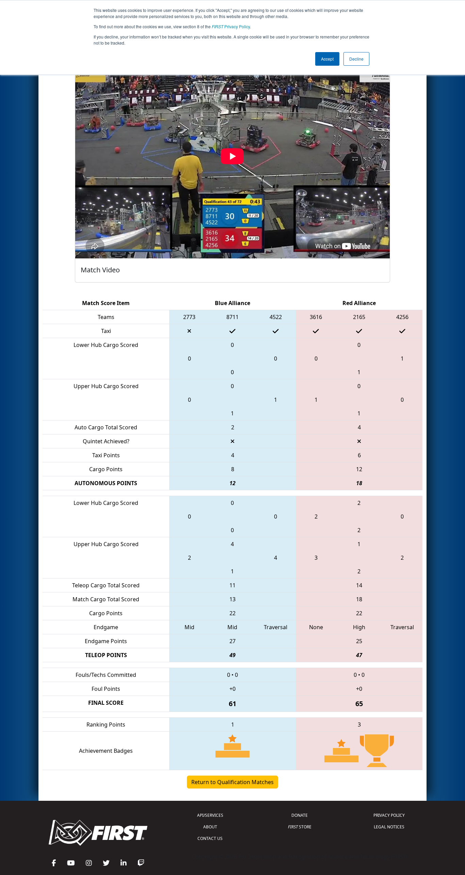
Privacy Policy (231, 26)
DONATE (299, 815)
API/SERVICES (210, 815)
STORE (299, 827)
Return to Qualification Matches (232, 782)
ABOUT (210, 827)
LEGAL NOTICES (389, 827)
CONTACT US (210, 838)
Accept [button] (327, 59)
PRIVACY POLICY (389, 815)
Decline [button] (356, 59)
